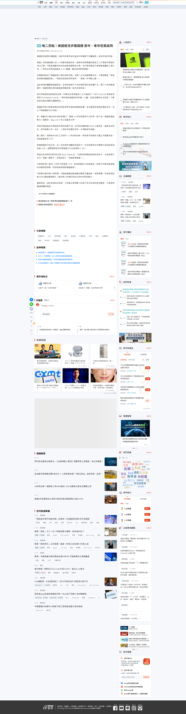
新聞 (51, 3)
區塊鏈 (101, 7)
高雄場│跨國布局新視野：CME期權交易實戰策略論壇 (139, 263)
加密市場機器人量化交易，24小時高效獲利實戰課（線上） (138, 254)
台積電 (128, 514)
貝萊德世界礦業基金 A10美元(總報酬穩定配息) (132, 388)
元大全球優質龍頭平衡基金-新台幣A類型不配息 (132, 366)
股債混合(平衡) (131, 371)
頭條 (39, 7)
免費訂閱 (146, 677)
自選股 (146, 7)
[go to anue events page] (137, 2)
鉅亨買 (96, 3)
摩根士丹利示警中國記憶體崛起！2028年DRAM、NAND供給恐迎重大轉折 (47, 386)
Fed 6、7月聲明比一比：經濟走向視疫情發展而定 (55, 256)
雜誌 (131, 7)
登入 (143, 2)
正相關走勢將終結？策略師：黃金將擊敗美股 (54, 329)
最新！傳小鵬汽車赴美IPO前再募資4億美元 (94, 329)
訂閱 (109, 3)
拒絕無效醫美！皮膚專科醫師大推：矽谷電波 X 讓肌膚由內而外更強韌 (103, 386)
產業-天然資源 (131, 393)
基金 (73, 3)
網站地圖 (101, 706)
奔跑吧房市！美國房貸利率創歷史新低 (51, 252)
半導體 (128, 520)
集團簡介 (66, 706)
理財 (112, 7)
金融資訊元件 (82, 706)
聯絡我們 (90, 706)
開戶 (147, 401)
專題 (125, 7)
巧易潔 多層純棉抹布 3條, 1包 (103, 362)
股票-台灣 (130, 382)
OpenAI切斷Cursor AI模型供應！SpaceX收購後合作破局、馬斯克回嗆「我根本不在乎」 (75, 386)
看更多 (112, 276)
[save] (31, 326)
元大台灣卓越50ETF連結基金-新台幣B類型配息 (132, 377)
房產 (107, 7)
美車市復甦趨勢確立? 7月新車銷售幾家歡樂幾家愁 (55, 259)
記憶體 (128, 508)
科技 (56, 7)
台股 (56, 3)
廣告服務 (73, 706)
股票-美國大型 (131, 404)
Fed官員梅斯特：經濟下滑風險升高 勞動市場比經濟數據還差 (59, 263)
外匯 (78, 3)
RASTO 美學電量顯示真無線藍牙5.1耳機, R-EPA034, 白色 (75, 362)
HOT (129, 244)
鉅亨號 (103, 3)
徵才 (96, 706)
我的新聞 (138, 7)
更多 (147, 49)
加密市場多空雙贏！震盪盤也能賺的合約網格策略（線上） (138, 272)
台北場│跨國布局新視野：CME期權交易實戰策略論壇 (139, 245)
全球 (83, 3)
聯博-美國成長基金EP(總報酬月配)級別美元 (132, 399)
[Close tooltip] (47, 330)
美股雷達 (45, 39)
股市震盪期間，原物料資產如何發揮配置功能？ (47, 362)
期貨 (94, 7)
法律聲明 (108, 706)
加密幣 (90, 3)
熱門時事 (70, 7)
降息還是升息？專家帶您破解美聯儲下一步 (55, 201)
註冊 (146, 2)
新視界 (119, 7)
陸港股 (67, 3)
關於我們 (59, 706)
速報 (77, 7)
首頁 (45, 3)
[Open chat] (31, 330)
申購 (147, 368)
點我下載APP (59, 204)
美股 (61, 3)
